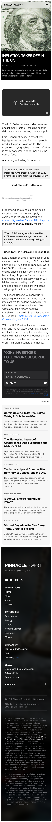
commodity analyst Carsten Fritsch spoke (25, 220)
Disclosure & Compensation (30, 739)
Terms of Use (34, 394)
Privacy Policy (10, 739)
